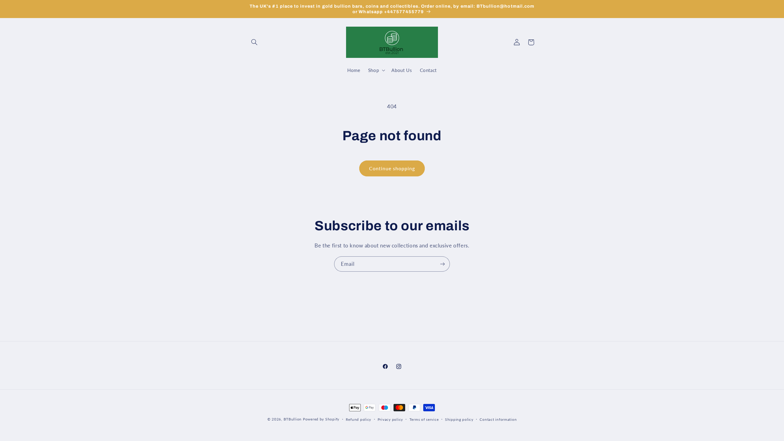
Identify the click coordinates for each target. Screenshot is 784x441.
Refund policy (358, 419)
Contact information (498, 419)
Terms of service (424, 419)
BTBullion (293, 419)
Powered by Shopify (321, 419)
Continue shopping (392, 168)
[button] (254, 42)
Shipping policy (459, 419)
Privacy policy (390, 419)
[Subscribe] (442, 263)
